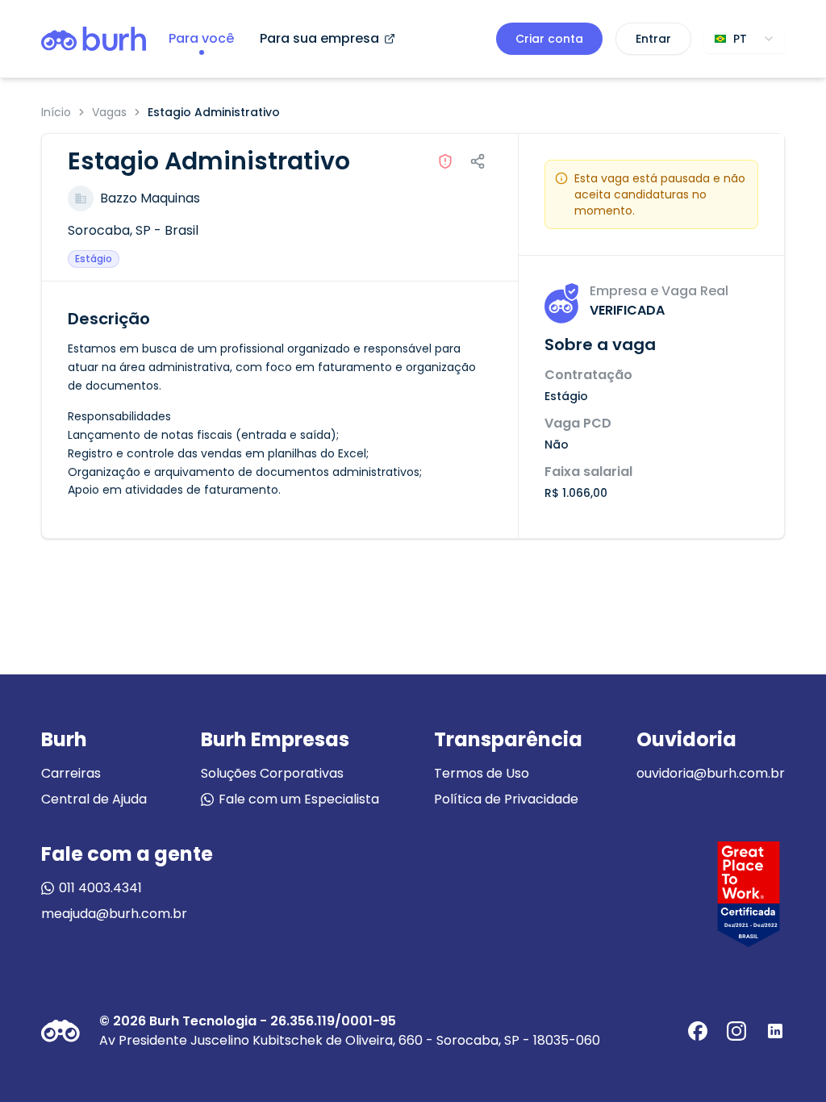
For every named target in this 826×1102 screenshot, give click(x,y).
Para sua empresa (319, 38)
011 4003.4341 (100, 888)
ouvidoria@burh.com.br (710, 773)
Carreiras (71, 773)
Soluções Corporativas (272, 773)
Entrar (653, 39)
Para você (201, 38)
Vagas (109, 112)
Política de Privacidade (506, 799)
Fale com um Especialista (299, 799)
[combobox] (744, 38)
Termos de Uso (481, 773)
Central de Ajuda (94, 799)
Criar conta (549, 39)
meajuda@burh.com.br (114, 913)
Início (56, 112)
